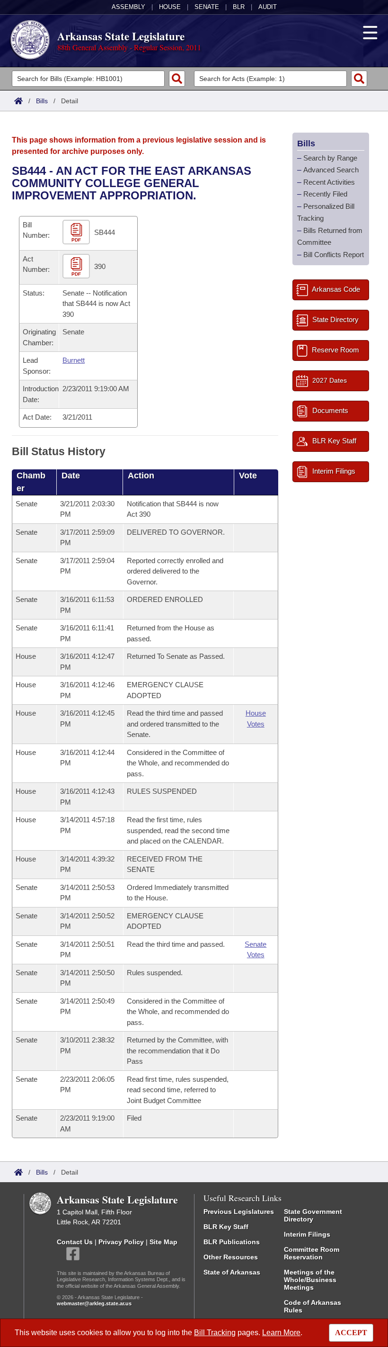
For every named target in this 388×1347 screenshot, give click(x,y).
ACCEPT (351, 1333)
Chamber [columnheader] (31, 482)
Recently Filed (325, 194)
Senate (206, 6)
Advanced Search (331, 170)
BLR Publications (231, 1242)
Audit (267, 6)
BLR (239, 6)
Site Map (163, 1242)
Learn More (281, 1333)
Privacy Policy (121, 1242)
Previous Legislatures (238, 1211)
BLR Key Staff (225, 1226)
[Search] (177, 79)
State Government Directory (313, 1215)
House (170, 6)
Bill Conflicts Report (333, 255)
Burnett (73, 360)
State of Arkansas (231, 1272)
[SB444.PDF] (77, 232)
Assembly (128, 6)
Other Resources (230, 1257)
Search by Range (330, 158)
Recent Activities (329, 182)
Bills (42, 101)
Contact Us (75, 1242)
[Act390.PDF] (77, 266)
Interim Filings (307, 1234)
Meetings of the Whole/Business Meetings (310, 1279)
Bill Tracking (215, 1333)
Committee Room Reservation (311, 1253)
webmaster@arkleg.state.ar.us (94, 1303)
